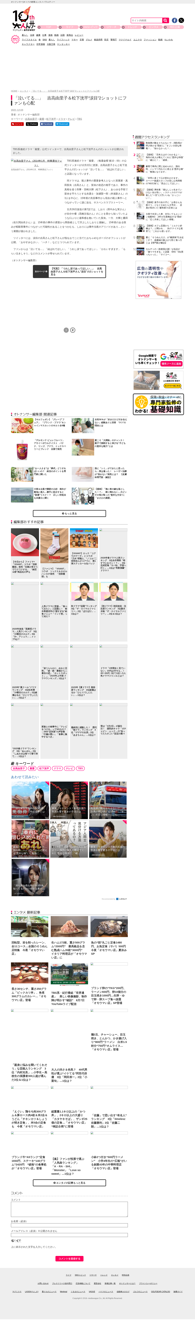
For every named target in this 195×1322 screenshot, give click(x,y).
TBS (79, 119)
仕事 (44, 35)
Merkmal (63, 1292)
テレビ (71, 119)
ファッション (150, 39)
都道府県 (98, 39)
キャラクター (28, 44)
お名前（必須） (19, 1221)
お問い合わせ (43, 1283)
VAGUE (92, 1292)
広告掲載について (83, 1283)
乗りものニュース (49, 1292)
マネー (74, 39)
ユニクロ (137, 39)
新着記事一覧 (110, 1283)
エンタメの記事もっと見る (70, 1183)
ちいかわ (168, 39)
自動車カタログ (123, 1292)
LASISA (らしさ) (31, 1292)
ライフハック (63, 39)
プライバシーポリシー (148, 1283)
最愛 (41, 119)
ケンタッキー (63, 44)
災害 (82, 39)
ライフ (69, 27)
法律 (32, 35)
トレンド (132, 27)
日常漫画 (40, 44)
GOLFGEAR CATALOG (160, 1292)
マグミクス (16, 1292)
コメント (16, 1199)
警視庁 (113, 39)
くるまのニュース (78, 1292)
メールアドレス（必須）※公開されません (34, 1231)
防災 (106, 39)
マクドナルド (125, 39)
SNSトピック (91, 27)
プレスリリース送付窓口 (62, 1283)
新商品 (70, 35)
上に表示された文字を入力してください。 (34, 1247)
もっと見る (70, 513)
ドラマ (62, 119)
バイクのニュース (106, 1292)
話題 (62, 35)
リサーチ (112, 27)
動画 (56, 35)
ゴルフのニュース (140, 1292)
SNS (45, 39)
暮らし (25, 35)
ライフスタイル (29, 39)
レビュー (79, 35)
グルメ (89, 39)
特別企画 (175, 27)
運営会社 (97, 1283)
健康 (38, 35)
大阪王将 (51, 44)
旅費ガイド (178, 1292)
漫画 (50, 35)
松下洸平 (51, 119)
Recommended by (109, 899)
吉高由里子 (31, 119)
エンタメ (153, 27)
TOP (48, 27)
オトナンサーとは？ (127, 1283)
